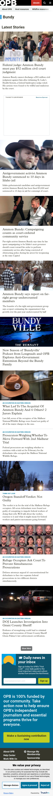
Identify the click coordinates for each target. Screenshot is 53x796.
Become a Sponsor (42, 97)
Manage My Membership (33, 753)
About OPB (7, 9)
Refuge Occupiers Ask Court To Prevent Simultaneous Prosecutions (24, 563)
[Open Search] (44, 3)
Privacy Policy (8, 793)
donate (36, 3)
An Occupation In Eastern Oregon (17, 403)
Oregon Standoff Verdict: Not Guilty (22, 498)
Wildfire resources (40, 9)
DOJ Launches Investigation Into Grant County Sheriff (25, 623)
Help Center (9, 755)
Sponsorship (33, 758)
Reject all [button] (45, 785)
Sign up (44, 680)
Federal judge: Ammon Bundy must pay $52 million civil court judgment (24, 68)
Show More (26, 648)
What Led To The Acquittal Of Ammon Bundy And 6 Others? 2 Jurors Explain (24, 409)
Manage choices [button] (11, 785)
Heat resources (22, 9)
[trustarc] (44, 793)
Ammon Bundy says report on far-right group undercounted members (26, 297)
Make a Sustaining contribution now (26, 737)
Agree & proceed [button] (29, 785)
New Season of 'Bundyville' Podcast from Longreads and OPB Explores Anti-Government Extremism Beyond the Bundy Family (26, 357)
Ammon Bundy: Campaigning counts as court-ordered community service (23, 232)
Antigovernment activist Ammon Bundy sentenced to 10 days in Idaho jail (25, 176)
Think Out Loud (9, 493)
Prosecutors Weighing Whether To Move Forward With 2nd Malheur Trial (25, 438)
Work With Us (10, 758)
